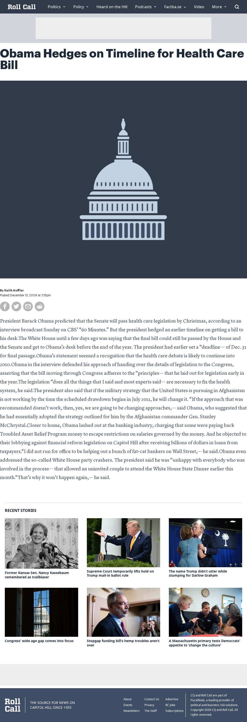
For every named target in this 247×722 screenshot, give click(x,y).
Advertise (171, 699)
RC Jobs (170, 705)
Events (128, 705)
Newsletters (132, 711)
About (127, 699)
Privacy (149, 705)
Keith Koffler (14, 290)
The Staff (150, 711)
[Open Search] (236, 6)
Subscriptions (174, 711)
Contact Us (151, 699)
